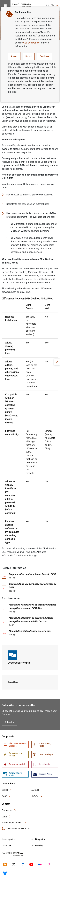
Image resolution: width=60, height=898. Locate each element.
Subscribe (9, 722)
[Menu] (5, 5)
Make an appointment (12, 822)
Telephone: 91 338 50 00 (18, 828)
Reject (28, 56)
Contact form (13, 682)
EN (52, 5)
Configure (44, 56)
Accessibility (37, 845)
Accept (14, 56)
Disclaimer (7, 845)
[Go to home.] (21, 5)
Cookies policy (38, 839)
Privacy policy (8, 839)
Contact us (7, 810)
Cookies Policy (31, 42)
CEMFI (5, 790)
